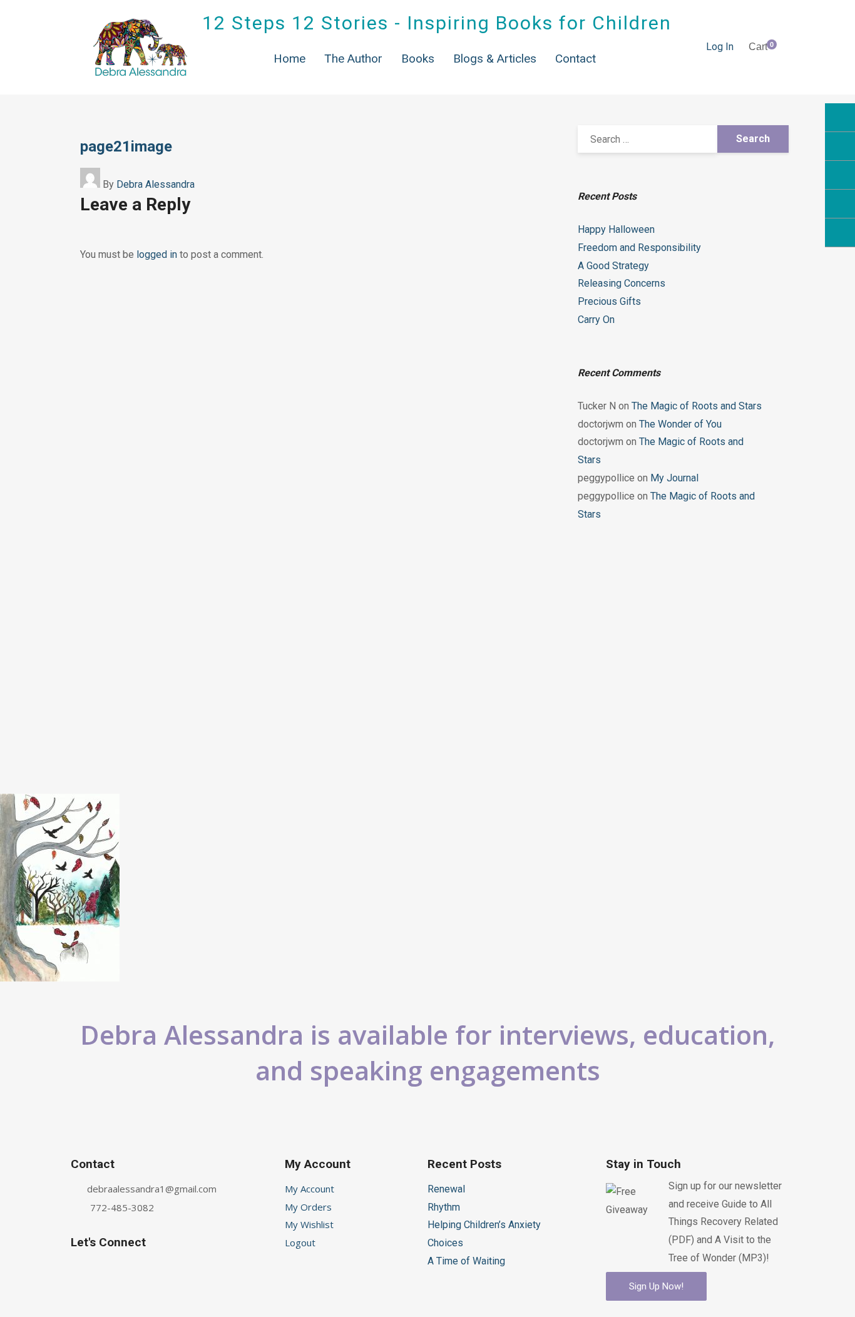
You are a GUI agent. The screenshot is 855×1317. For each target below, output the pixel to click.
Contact (575, 58)
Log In (720, 47)
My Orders (308, 1207)
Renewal (446, 1189)
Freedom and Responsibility (639, 248)
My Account (309, 1188)
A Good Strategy (613, 266)
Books (417, 58)
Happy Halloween (616, 229)
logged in (156, 254)
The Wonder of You (680, 424)
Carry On (596, 319)
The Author (353, 58)
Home (289, 58)
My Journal (674, 478)
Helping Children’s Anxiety (484, 1225)
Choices (445, 1243)
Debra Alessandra (155, 184)
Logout (300, 1242)
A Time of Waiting (466, 1261)
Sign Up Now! (656, 1286)
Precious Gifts (609, 301)
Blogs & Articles (494, 58)
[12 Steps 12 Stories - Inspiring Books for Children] (140, 47)
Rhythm (443, 1207)
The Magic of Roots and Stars (697, 406)
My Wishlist (309, 1224)
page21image (126, 146)
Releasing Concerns (621, 283)
